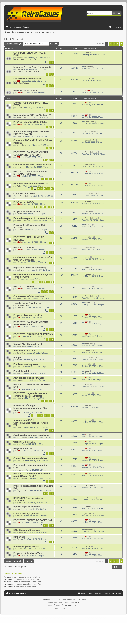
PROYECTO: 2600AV (23, 202)
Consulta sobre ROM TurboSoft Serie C (33, 164)
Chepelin (88, 274)
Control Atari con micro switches (30, 458)
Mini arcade (19, 537)
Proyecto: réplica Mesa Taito (27, 553)
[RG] (35, 15)
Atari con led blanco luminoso (28, 378)
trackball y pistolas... (24, 442)
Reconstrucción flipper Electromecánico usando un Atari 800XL (30, 408)
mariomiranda (22, 437)
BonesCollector (23, 117)
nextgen (75, 602)
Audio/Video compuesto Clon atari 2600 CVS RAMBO (31, 132)
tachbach (88, 247)
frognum (20, 380)
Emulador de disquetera (25, 364)
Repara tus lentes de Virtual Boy (29, 267)
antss (87, 384)
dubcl (19, 373)
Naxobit (88, 202)
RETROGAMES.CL (21, 83)
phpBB (56, 599)
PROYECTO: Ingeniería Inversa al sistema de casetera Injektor (30, 394)
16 (41, 189)
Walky (19, 186)
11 (45, 282)
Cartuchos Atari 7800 (24, 193)
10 (52, 207)
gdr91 (87, 257)
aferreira (88, 67)
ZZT (18, 81)
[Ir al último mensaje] (91, 53)
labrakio (88, 405)
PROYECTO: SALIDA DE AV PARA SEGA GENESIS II (30, 323)
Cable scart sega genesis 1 (27, 513)
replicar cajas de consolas (26, 506)
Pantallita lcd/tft (21, 371)
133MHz (20, 108)
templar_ (20, 516)
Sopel (68, 602)
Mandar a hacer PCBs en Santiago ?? (32, 115)
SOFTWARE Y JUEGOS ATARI (26, 71)
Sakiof (87, 267)
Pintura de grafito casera (26, 546)
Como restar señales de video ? (29, 296)
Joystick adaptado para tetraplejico (31, 435)
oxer (18, 444)
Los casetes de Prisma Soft (27, 78)
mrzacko (20, 470)
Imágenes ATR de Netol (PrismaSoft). (32, 67)
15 (38, 189)
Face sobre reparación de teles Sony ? (33, 218)
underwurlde (21, 270)
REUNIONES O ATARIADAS (24, 60)
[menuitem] (25, 27)
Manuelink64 (22, 145)
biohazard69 (90, 498)
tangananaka (22, 491)
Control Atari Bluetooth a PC (27, 344)
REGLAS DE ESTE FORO (26, 90)
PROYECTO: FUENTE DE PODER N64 (32, 520)
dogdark (20, 58)
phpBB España (74, 605)
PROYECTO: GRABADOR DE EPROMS (33, 334)
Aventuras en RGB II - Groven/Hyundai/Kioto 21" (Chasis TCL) (30, 422)
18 (48, 189)
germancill (21, 503)
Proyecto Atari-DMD (23, 448)
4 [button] (117, 43)
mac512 (88, 225)
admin (19, 93)
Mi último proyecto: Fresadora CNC (31, 183)
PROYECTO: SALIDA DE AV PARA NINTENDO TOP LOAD (30, 172)
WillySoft (20, 69)
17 (45, 189)
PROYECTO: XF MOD (24, 286)
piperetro (20, 509)
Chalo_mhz (89, 122)
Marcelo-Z (89, 303)
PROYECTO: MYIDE (23, 247)
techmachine (22, 478)
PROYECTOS (14, 39)
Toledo (19, 539)
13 (52, 282)
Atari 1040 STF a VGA (24, 350)
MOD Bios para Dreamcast (26, 530)
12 (48, 282)
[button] (121, 44)
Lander (19, 549)
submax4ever (90, 131)
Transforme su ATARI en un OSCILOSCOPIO (27, 304)
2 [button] (110, 43)
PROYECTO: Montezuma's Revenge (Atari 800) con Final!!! (31, 475)
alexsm (19, 214)
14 (45, 416)
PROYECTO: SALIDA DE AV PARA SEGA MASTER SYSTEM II (30, 153)
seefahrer (20, 136)
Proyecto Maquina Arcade (26, 211)
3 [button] (114, 43)
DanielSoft (21, 353)
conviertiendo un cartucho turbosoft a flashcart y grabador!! (32, 258)
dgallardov (21, 346)
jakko (87, 53)
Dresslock (89, 486)
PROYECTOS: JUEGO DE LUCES (30, 122)
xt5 (18, 262)
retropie (17, 357)
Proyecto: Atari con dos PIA (27, 315)
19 (52, 189)
